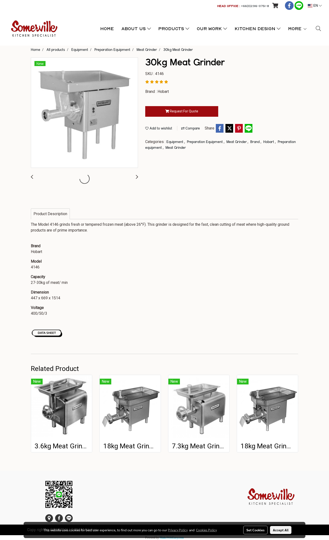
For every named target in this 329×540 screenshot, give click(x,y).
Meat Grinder (237, 142)
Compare (192, 128)
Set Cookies (255, 530)
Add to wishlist (160, 128)
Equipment (175, 142)
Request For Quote (183, 111)
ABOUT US (134, 28)
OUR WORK (210, 28)
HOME (107, 28)
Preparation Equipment (205, 142)
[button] (318, 28)
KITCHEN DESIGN (256, 28)
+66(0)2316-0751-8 (255, 6)
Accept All (281, 530)
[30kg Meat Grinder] (84, 113)
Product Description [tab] (50, 214)
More (295, 28)
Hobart (269, 142)
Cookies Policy (206, 530)
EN (315, 5)
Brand (255, 142)
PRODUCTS (171, 28)
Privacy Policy (178, 530)
